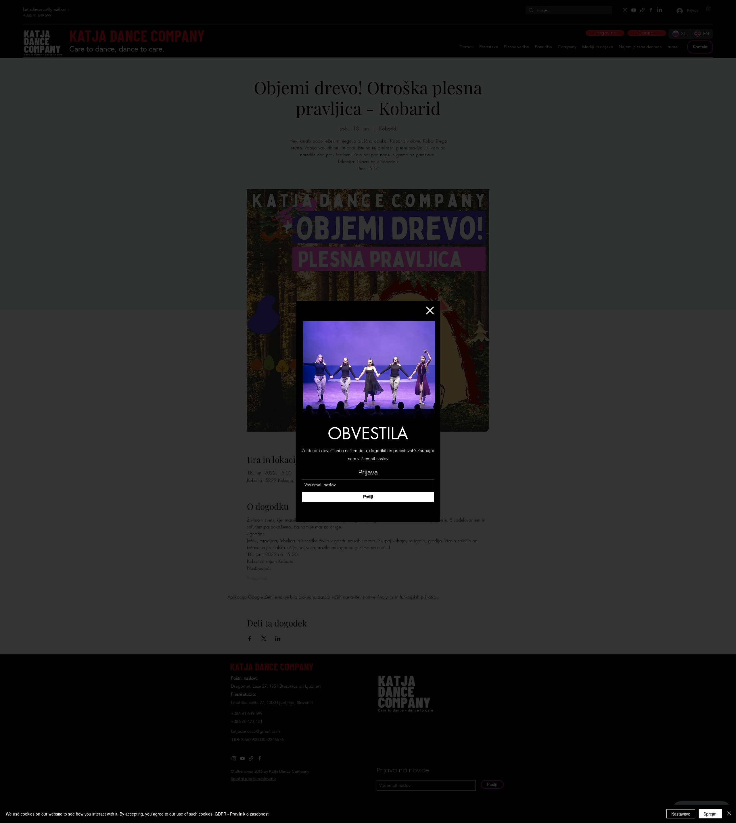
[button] (430, 310)
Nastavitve (680, 814)
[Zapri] (729, 813)
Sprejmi (710, 814)
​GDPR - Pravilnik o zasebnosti (242, 814)
